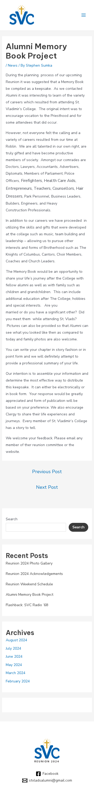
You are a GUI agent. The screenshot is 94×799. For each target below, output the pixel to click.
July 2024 (13, 648)
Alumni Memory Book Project (29, 594)
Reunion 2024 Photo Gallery (29, 563)
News (12, 65)
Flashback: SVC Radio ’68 (27, 605)
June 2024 (14, 656)
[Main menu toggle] (83, 15)
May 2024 (14, 664)
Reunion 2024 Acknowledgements (34, 573)
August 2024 (16, 640)
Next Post (47, 487)
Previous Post (47, 471)
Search (11, 519)
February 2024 (18, 681)
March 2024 (15, 672)
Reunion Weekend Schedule (29, 584)
